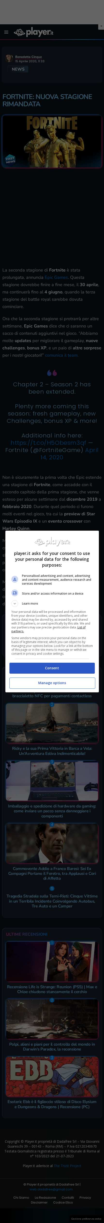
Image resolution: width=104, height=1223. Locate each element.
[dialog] (52, 611)
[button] (52, 603)
